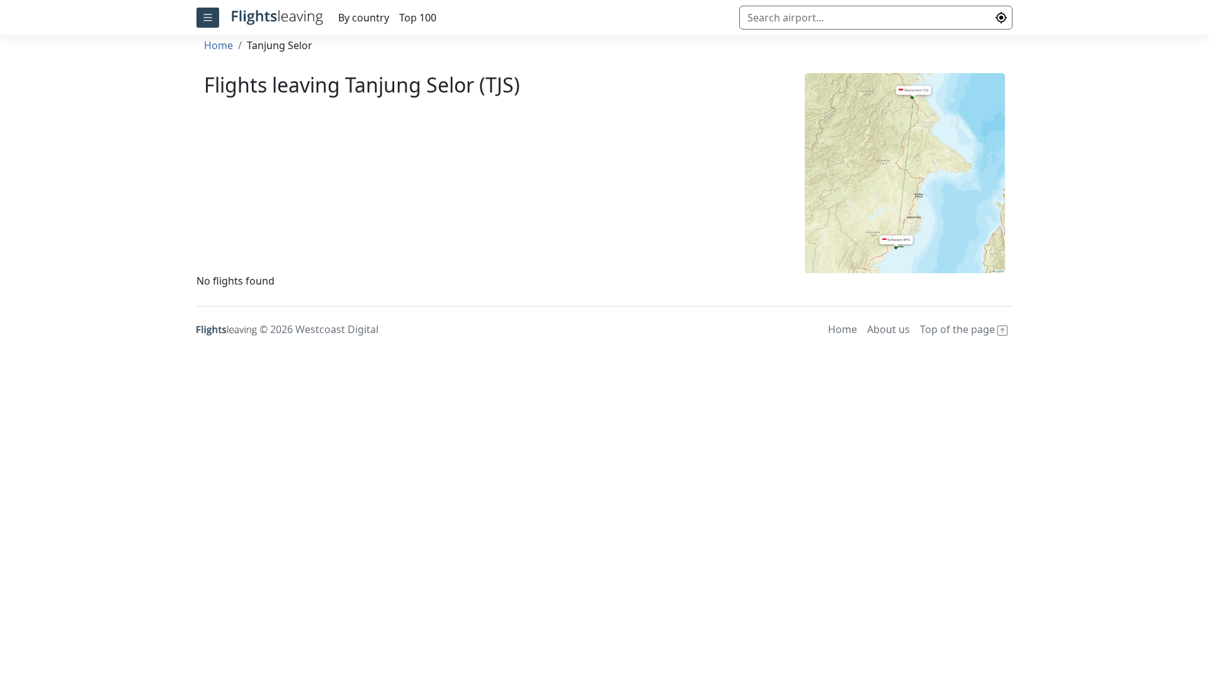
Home (218, 45)
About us (888, 329)
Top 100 (417, 18)
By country (363, 18)
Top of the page (958, 329)
